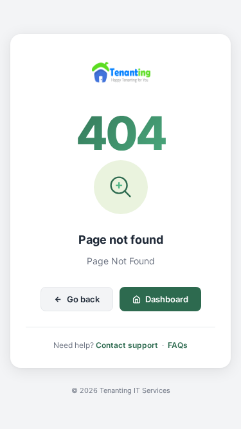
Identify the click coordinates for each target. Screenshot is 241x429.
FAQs (178, 345)
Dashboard (166, 299)
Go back (83, 299)
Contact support (127, 345)
